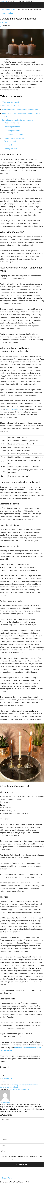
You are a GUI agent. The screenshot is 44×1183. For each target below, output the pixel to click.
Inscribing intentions (12, 127)
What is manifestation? (10, 106)
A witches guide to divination (19, 1089)
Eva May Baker (4, 23)
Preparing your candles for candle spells (17, 120)
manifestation (7, 1078)
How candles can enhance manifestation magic (20, 110)
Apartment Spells (8, 13)
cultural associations (14, 409)
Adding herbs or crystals (13, 134)
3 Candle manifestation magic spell (18, 18)
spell (3, 1081)
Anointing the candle (12, 131)
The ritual (8, 145)
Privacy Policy (7, 1178)
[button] (3, 5)
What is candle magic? (10, 102)
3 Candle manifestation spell (13, 138)
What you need (10, 141)
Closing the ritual (10, 149)
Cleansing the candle (12, 123)
